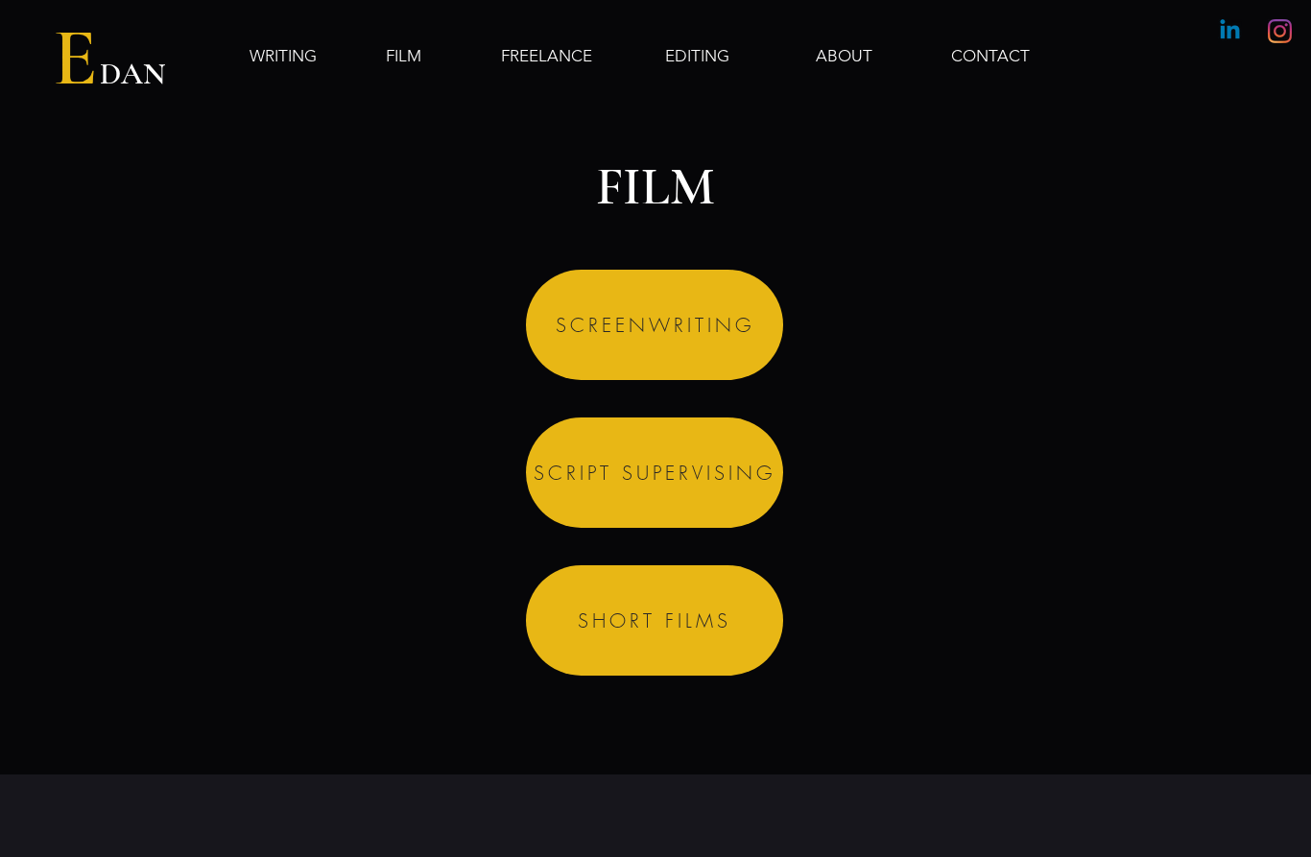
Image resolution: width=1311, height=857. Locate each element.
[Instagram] (1280, 31)
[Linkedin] (1230, 31)
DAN (132, 73)
